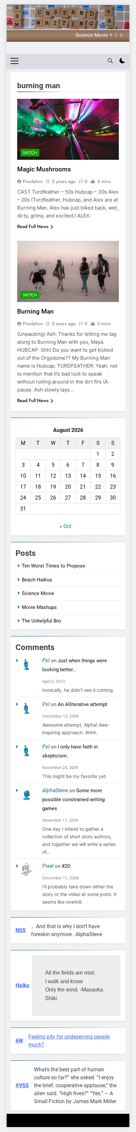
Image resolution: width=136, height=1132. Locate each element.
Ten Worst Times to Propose (53, 566)
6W (19, 1041)
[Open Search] (110, 60)
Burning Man (35, 311)
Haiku (22, 985)
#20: (66, 866)
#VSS (22, 1085)
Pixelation (33, 181)
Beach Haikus (37, 580)
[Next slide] (121, 35)
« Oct (65, 526)
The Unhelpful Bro (41, 621)
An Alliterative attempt (82, 704)
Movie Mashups (39, 607)
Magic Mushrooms (44, 169)
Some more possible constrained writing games (73, 799)
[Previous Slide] (111, 35)
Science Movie (92, 35)
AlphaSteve (55, 790)
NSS (21, 930)
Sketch (30, 153)
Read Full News (33, 226)
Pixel (47, 866)
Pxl (46, 660)
